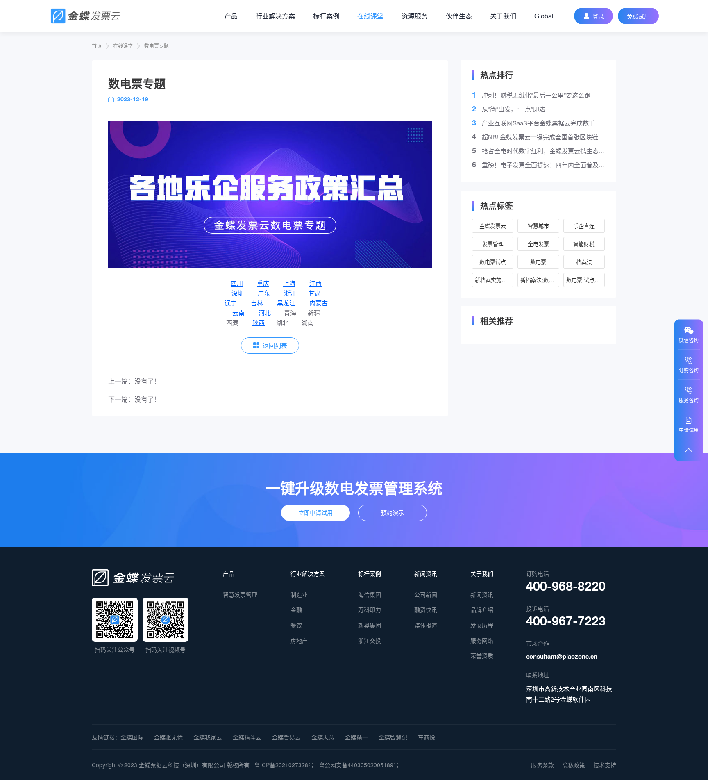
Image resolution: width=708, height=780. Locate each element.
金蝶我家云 (207, 737)
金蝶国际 (131, 737)
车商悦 (426, 737)
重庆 (263, 283)
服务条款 (542, 765)
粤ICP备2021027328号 (284, 765)
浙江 (290, 293)
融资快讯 (425, 609)
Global (544, 15)
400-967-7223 (566, 623)
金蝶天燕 (322, 737)
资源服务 (415, 15)
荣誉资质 (481, 655)
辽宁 (231, 302)
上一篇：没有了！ (134, 381)
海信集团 (369, 594)
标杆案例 (326, 15)
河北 (265, 312)
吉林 (257, 302)
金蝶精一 (356, 737)
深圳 (237, 293)
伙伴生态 (459, 15)
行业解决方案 (275, 15)
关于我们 (503, 15)
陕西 (258, 322)
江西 (315, 283)
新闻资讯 (425, 573)
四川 (237, 283)
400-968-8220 (566, 588)
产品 (231, 15)
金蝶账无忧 (168, 737)
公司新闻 (425, 594)
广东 (264, 293)
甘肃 (315, 293)
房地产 (299, 640)
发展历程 (481, 625)
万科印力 (369, 609)
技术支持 (604, 765)
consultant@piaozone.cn (561, 656)
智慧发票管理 (240, 594)
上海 (289, 283)
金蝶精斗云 (247, 737)
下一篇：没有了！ (134, 399)
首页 (97, 45)
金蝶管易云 (286, 737)
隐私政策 (573, 765)
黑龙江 (286, 302)
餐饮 (296, 625)
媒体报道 (425, 625)
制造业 (299, 594)
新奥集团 (369, 625)
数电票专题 (156, 45)
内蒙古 (318, 302)
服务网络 (481, 640)
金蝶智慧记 (393, 737)
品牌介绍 (481, 609)
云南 (238, 312)
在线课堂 (370, 15)
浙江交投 (369, 640)
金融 (296, 609)
